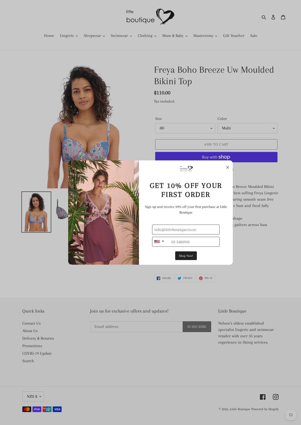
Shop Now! (186, 256)
